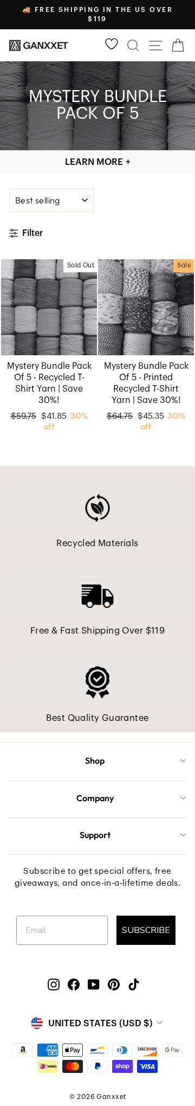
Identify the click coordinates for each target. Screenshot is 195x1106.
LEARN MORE (98, 162)
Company (95, 797)
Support (95, 834)
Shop (95, 760)
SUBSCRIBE (146, 930)
